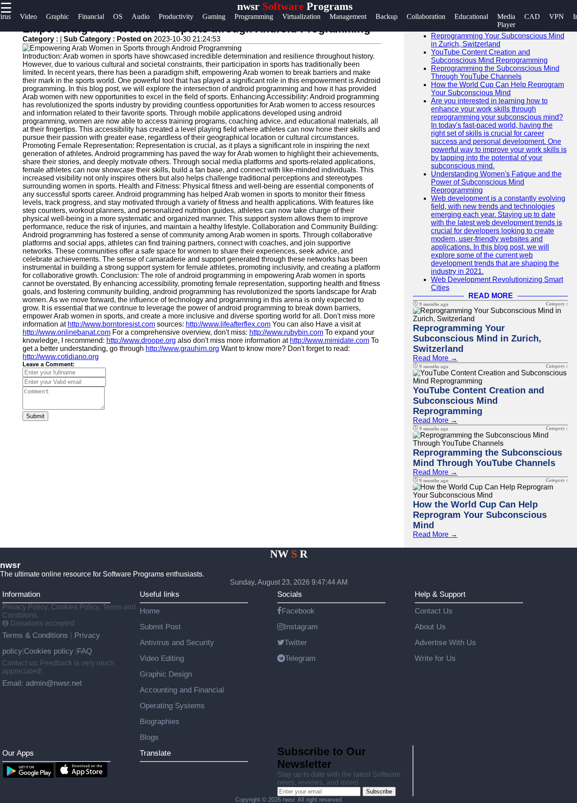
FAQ (84, 650)
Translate (155, 752)
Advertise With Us (445, 642)
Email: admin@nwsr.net (42, 683)
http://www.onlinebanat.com (66, 332)
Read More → (435, 358)
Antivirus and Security (177, 642)
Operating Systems (172, 705)
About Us (430, 626)
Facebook (298, 610)
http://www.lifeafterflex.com (228, 324)
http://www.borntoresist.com (111, 324)
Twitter (295, 642)
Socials (289, 594)
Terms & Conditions (36, 635)
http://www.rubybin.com (286, 332)
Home (150, 610)
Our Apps (18, 752)
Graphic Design (166, 673)
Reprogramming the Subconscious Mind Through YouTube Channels (495, 72)
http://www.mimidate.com (329, 340)
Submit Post (160, 626)
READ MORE (490, 296)
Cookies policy (48, 650)
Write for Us (435, 658)
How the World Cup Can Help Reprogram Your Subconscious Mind (497, 89)
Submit (35, 416)
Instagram (301, 626)
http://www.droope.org (141, 340)
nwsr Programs (295, 6)
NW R (288, 554)
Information (21, 594)
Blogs (149, 737)
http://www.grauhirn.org (182, 348)
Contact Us (434, 610)
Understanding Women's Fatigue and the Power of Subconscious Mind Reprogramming (496, 182)
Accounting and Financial (182, 689)
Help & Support (440, 594)
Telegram (300, 658)
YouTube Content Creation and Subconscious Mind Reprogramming (489, 56)
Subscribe (379, 791)
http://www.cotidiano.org (61, 356)
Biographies (159, 721)
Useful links (159, 594)
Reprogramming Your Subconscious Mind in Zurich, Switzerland (497, 40)
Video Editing (162, 658)
